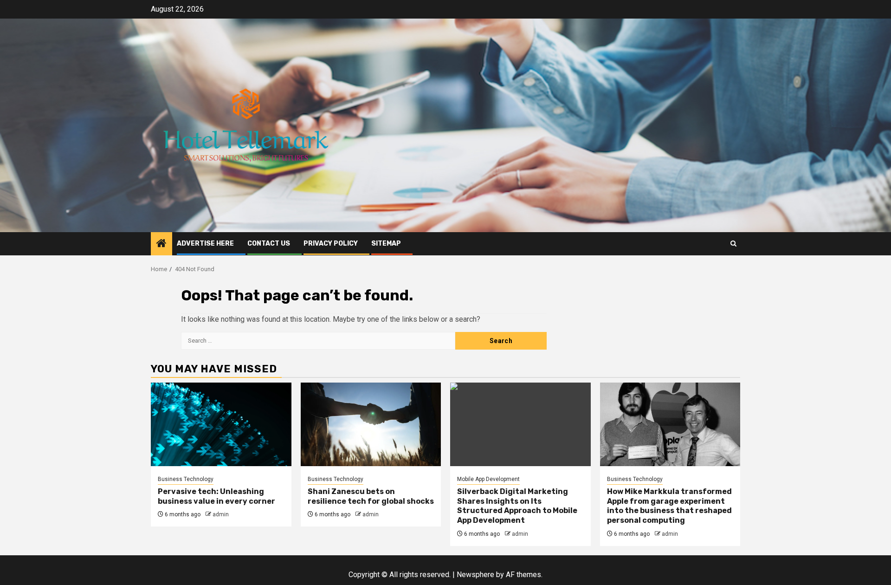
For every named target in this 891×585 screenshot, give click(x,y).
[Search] (733, 243)
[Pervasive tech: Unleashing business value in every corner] (221, 424)
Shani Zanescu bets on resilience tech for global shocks (371, 496)
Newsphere (475, 574)
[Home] (161, 244)
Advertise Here (205, 243)
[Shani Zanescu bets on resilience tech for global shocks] (371, 424)
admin (221, 514)
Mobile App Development (488, 479)
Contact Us (268, 243)
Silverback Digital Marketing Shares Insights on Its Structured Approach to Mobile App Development (517, 506)
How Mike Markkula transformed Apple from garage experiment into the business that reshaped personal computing (669, 506)
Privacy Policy (330, 243)
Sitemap (386, 243)
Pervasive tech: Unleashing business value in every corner (216, 496)
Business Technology (185, 479)
